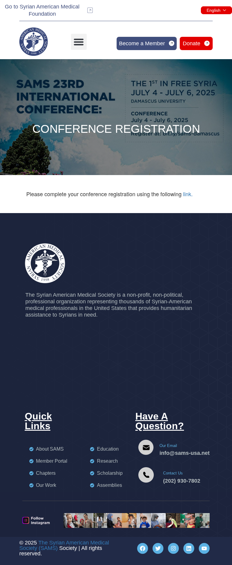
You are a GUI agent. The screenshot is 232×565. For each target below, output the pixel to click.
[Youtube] (204, 548)
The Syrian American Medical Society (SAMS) (64, 545)
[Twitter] (158, 548)
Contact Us (173, 473)
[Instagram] (173, 548)
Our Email (168, 445)
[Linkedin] (188, 548)
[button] (79, 42)
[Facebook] (142, 548)
